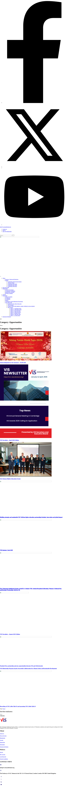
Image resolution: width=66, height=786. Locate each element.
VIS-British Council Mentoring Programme (14, 301)
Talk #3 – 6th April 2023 (15, 310)
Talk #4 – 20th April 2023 (15, 312)
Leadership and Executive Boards (14, 281)
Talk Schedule (11, 305)
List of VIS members (9, 289)
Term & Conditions (4, 759)
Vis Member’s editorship (10, 291)
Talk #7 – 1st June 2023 (15, 315)
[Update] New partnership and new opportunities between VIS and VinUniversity (21, 666)
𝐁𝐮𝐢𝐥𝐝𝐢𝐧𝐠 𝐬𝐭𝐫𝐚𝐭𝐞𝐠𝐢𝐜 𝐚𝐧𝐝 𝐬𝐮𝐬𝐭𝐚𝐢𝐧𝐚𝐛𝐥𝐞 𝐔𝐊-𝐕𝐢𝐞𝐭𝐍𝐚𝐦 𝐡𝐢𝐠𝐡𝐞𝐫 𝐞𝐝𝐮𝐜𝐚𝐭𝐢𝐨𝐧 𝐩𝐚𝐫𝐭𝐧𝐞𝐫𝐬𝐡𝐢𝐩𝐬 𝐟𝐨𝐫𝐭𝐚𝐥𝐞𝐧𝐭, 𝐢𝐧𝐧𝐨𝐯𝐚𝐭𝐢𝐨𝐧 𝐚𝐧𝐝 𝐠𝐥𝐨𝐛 (31, 517)
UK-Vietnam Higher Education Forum (10, 478)
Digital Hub (2, 742)
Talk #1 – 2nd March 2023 (15, 308)
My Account (2, 754)
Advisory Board (11, 282)
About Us (2, 733)
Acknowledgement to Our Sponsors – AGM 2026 (13, 362)
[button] (0, 233)
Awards (4, 294)
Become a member (9, 293)
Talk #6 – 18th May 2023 (15, 314)
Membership (5, 288)
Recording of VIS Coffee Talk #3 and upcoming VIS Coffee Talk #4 (18, 706)
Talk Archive (10, 307)
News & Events (6, 287)
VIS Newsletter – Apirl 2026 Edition (9, 440)
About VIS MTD (8, 296)
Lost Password (3, 756)
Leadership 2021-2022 (12, 285)
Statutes (6, 280)
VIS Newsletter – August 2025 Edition (10, 634)
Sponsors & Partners (7, 316)
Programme (5, 295)
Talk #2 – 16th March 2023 (15, 309)
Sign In (1, 752)
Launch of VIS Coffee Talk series (14, 303)
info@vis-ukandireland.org (5, 227)
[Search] (13, 235)
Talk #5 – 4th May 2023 (15, 313)
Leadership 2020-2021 (12, 286)
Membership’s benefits (9, 292)
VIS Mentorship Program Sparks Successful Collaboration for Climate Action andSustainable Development (28, 668)
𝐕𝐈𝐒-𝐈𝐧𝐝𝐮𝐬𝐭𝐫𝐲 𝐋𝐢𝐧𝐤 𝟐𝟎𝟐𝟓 (6, 550)
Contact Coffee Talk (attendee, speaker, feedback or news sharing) (21, 306)
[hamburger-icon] (0, 276)
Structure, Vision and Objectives (11, 279)
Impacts (6, 300)
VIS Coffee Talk (8, 302)
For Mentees (7, 298)
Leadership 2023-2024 (12, 284)
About (4, 278)
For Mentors (7, 299)
